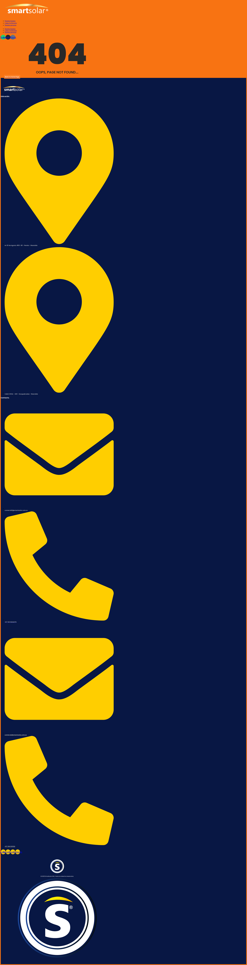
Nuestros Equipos (10, 29)
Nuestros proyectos (10, 32)
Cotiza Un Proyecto (11, 30)
